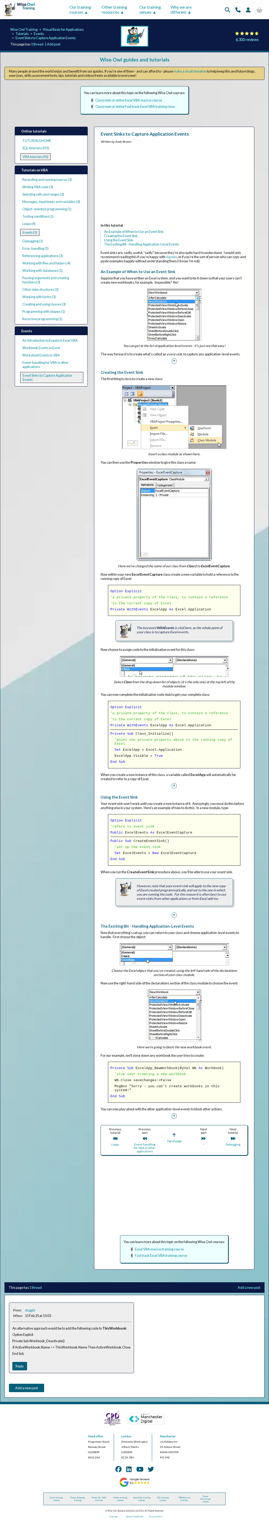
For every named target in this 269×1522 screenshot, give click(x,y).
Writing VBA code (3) (37, 187)
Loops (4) (28, 224)
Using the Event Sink (118, 240)
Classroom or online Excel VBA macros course (128, 100)
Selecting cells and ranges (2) (43, 194)
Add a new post (249, 1287)
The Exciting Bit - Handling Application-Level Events (141, 244)
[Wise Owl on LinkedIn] (129, 1469)
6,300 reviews (247, 39)
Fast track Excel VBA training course (161, 1255)
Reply (19, 1366)
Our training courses (80, 9)
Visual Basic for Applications (63, 29)
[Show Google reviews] (134, 1486)
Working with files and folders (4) (46, 263)
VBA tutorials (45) (35, 157)
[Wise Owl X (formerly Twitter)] (151, 1469)
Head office (95, 1436)
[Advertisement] (174, 184)
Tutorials (22, 34)
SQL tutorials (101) (35, 148)
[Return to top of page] (174, 361)
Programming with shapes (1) (43, 311)
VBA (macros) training (184, 1498)
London (126, 1436)
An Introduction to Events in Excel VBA (50, 340)
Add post (53, 44)
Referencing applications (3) (42, 256)
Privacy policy (155, 1516)
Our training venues (150, 9)
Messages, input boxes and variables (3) (51, 202)
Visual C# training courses (205, 1499)
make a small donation (190, 71)
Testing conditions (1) (38, 216)
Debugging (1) (32, 241)
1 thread (37, 44)
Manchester (167, 1436)
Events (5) (30, 232)
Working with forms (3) (39, 297)
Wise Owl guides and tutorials (134, 60)
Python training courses (120, 1498)
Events (39, 34)
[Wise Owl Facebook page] (118, 1469)
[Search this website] (227, 10)
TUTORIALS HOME (36, 141)
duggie (30, 1310)
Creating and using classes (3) (44, 304)
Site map (113, 1516)
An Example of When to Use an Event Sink (134, 231)
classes (171, 257)
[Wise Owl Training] (18, 16)
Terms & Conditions (134, 1516)
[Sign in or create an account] (248, 10)
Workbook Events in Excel (41, 348)
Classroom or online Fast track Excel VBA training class (135, 106)
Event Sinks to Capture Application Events (45, 38)
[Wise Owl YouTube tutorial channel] (139, 1469)
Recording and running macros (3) (47, 179)
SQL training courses (163, 1498)
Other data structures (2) (40, 289)
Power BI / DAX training (99, 1498)
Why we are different (181, 9)
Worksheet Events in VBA (41, 355)
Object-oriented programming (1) (46, 209)
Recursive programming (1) (42, 319)
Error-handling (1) (35, 248)
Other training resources (114, 9)
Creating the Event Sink (121, 236)
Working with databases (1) (42, 270)
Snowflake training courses (142, 1498)
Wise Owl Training (24, 29)
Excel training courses (56, 1498)
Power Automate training (77, 1498)
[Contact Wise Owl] (238, 10)
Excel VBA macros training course (159, 1249)
